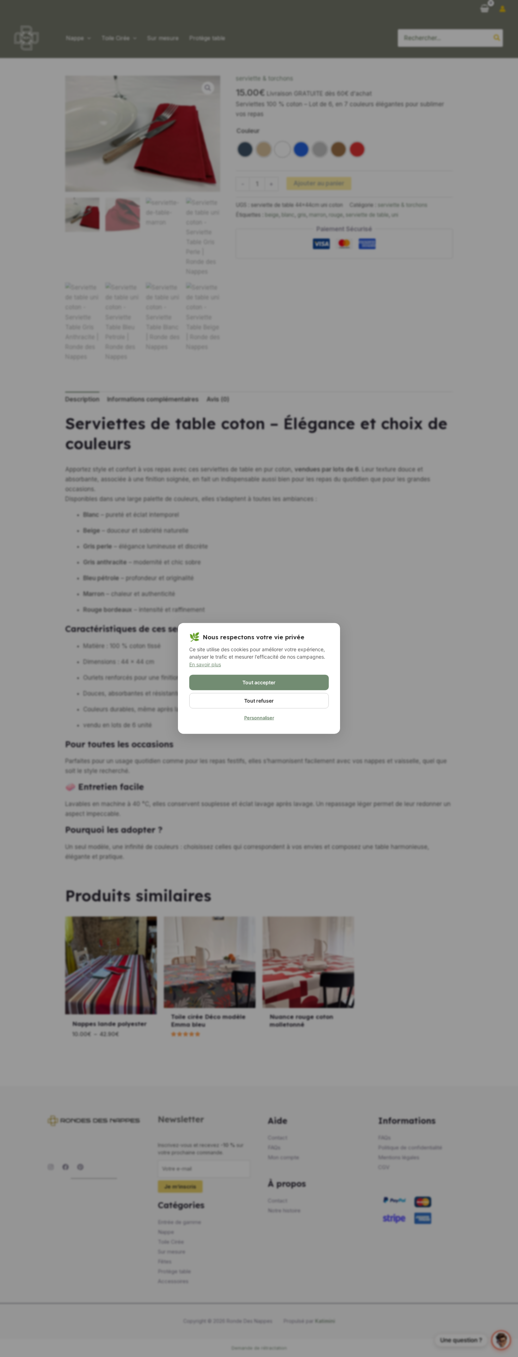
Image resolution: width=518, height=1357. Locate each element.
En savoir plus (205, 664)
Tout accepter (259, 682)
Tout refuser (259, 701)
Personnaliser (259, 718)
